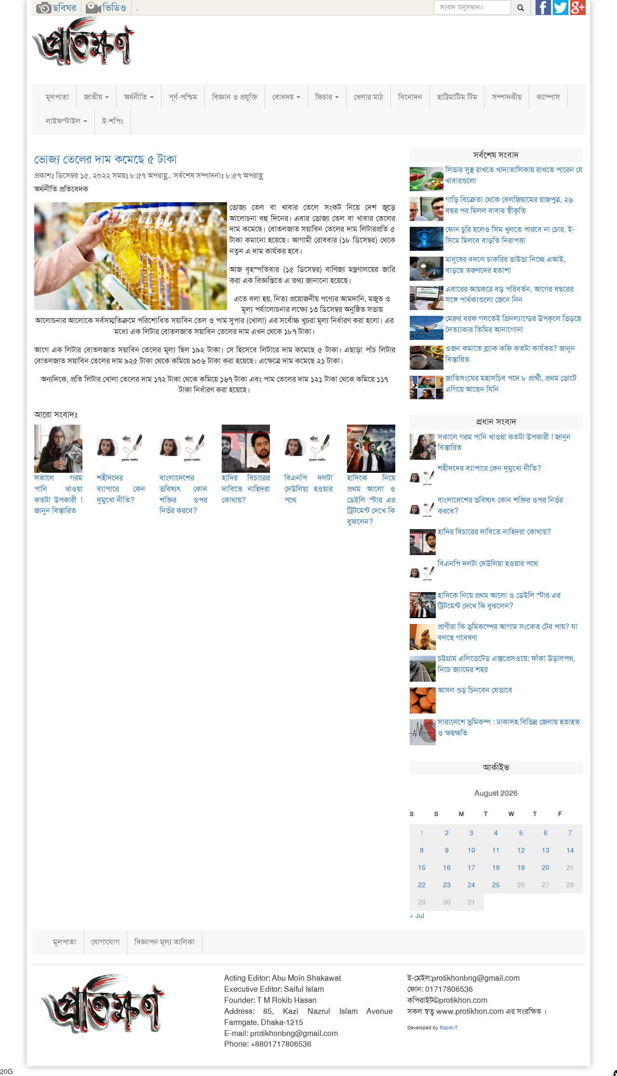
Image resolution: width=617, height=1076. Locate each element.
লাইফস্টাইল (64, 121)
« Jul (417, 915)
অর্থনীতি (136, 97)
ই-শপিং (112, 121)
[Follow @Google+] (578, 7)
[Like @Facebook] (543, 7)
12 (521, 850)
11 (496, 850)
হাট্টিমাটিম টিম (457, 97)
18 (496, 867)
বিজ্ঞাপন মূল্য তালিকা (164, 942)
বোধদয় (283, 97)
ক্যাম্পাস (548, 97)
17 (471, 867)
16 (447, 867)
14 (570, 850)
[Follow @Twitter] (560, 7)
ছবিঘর (64, 7)
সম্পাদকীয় (507, 97)
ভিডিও (114, 7)
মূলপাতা (57, 97)
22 (422, 885)
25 (496, 885)
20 (546, 867)
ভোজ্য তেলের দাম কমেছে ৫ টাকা (105, 159)
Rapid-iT (449, 1027)
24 (471, 885)
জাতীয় (94, 97)
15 (422, 867)
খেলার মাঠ (368, 97)
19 (521, 867)
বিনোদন (410, 97)
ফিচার (324, 97)
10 (471, 850)
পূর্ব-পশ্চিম (183, 97)
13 (546, 850)
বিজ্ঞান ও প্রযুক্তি (234, 97)
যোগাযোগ (105, 942)
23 (447, 885)
